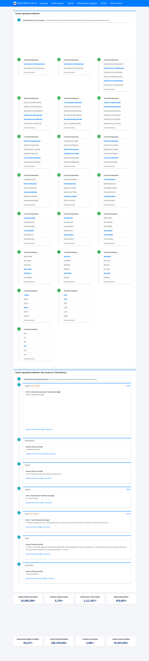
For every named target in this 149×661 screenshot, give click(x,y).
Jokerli (70, 3)
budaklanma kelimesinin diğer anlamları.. (41, 454)
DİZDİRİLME (68, 218)
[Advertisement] (74, 42)
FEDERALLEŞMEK (70, 196)
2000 (128, 489)
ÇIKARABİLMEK (109, 196)
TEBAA (26, 295)
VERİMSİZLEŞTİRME (71, 153)
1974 (128, 514)
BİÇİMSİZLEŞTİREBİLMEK (113, 81)
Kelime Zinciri (116, 3)
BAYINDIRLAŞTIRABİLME (33, 119)
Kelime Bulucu (57, 3)
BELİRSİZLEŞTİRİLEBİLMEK (34, 64)
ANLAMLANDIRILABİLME (73, 119)
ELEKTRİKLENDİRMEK (32, 158)
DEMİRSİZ (27, 273)
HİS (25, 346)
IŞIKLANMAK (68, 235)
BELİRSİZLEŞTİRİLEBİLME (74, 64)
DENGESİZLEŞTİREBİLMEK (114, 68)
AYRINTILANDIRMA (111, 141)
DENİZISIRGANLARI (71, 149)
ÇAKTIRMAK (108, 235)
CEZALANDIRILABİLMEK (73, 102)
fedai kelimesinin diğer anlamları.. (38, 554)
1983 (128, 386)
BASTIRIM (27, 269)
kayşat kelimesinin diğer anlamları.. (39, 478)
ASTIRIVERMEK (109, 179)
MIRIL (26, 307)
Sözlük (104, 3)
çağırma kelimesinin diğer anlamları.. (39, 429)
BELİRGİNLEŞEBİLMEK (112, 107)
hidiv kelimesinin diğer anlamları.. (38, 527)
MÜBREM (107, 256)
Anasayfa (44, 3)
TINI (65, 299)
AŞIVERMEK (108, 231)
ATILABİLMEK (29, 231)
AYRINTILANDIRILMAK (112, 102)
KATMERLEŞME (29, 218)
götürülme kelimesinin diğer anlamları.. (40, 578)
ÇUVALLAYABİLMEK (111, 158)
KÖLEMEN (67, 273)
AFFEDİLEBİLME (70, 184)
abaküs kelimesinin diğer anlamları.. (39, 502)
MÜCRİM (107, 273)
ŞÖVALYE (67, 256)
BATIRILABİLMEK (30, 184)
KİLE (65, 295)
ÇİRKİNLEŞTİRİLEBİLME (33, 115)
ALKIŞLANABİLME (30, 192)
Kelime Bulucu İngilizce (87, 3)
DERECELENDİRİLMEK (32, 141)
